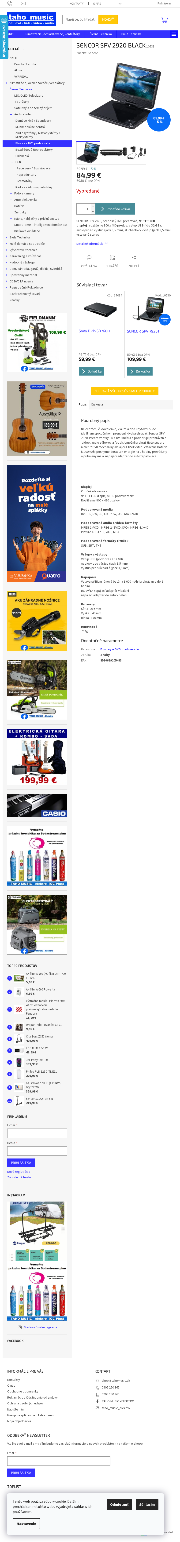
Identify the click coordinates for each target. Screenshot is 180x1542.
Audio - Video (23, 114)
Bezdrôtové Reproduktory (34, 149)
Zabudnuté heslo (19, 1177)
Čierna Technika (21, 89)
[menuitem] (11, 34)
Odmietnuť (119, 1504)
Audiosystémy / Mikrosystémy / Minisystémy (37, 135)
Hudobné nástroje (22, 262)
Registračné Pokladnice (26, 287)
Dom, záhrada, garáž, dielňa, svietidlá (36, 269)
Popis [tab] (83, 404)
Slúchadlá (22, 156)
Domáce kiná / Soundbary (33, 120)
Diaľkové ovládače (27, 231)
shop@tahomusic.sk (116, 1380)
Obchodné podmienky (22, 1391)
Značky (15, 300)
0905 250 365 (111, 1387)
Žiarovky (20, 212)
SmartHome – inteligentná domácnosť (41, 225)
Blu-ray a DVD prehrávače (32, 143)
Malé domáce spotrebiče (27, 243)
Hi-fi (18, 162)
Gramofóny (24, 181)
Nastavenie (26, 1523)
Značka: (87, 53)
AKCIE (14, 58)
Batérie (19, 206)
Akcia (18, 70)
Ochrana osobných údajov (25, 1403)
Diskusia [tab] (97, 404)
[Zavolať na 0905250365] (14, 3)
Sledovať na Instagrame (40, 1327)
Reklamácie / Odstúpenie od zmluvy (32, 1397)
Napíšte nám (16, 1409)
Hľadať (108, 19)
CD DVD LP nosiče (22, 281)
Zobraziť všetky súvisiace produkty (124, 391)
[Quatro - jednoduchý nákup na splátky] (36, 523)
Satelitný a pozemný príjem (33, 108)
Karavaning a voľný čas (25, 256)
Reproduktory (26, 174)
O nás (97, 4)
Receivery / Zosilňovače (34, 168)
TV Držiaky (21, 101)
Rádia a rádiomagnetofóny (33, 187)
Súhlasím (147, 1504)
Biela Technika (20, 237)
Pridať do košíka (118, 209)
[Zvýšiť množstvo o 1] (93, 206)
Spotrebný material (23, 275)
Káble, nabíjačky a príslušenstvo (36, 218)
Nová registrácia (18, 1172)
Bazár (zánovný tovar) (25, 294)
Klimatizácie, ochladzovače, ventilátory (37, 83)
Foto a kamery (24, 193)
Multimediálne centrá (30, 127)
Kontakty (77, 4)
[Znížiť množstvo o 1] (93, 211)
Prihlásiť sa (21, 1163)
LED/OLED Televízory (28, 95)
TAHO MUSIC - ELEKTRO (118, 1401)
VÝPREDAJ (21, 76)
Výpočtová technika (23, 250)
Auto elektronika (26, 199)
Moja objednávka (19, 1421)
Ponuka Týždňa (25, 64)
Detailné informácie (90, 243)
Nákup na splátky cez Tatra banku (30, 1415)
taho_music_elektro (116, 1408)
